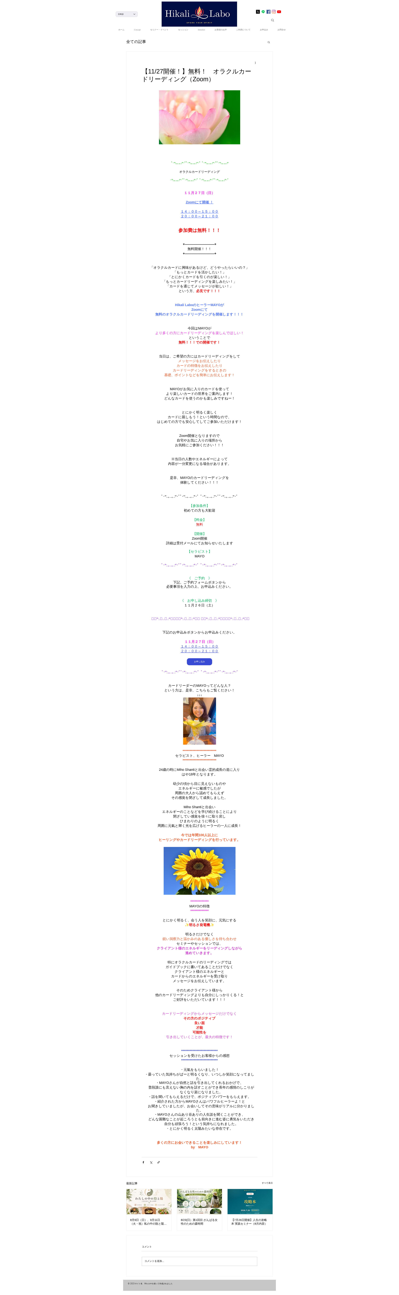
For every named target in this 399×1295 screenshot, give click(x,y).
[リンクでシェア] (158, 1162)
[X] (258, 12)
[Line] (263, 12)
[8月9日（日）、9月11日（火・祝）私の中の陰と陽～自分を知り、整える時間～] (148, 1201)
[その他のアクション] (255, 63)
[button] (268, 42)
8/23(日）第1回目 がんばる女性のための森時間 (199, 1221)
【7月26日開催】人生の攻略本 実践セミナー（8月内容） (249, 1221)
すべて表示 (267, 1183)
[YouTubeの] (279, 12)
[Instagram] (274, 12)
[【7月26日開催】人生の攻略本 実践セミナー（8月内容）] (250, 1201)
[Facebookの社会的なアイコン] (268, 12)
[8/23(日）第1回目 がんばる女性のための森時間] (199, 1201)
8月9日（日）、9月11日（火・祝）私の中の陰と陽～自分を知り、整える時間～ (148, 1222)
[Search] (272, 20)
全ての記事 (136, 42)
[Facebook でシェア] (143, 1162)
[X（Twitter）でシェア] (150, 1162)
